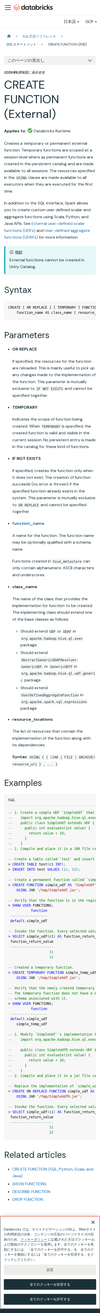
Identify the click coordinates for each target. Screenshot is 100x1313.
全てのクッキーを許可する (50, 1299)
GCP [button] (89, 21)
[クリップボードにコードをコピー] (89, 307)
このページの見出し (25, 60)
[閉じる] (93, 1222)
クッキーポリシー (34, 1239)
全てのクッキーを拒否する (50, 1284)
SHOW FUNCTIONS (29, 1184)
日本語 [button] (70, 21)
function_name (28, 523)
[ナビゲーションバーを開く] (8, 7)
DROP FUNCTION (27, 1199)
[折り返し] (80, 307)
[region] (50, 1262)
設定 (50, 1270)
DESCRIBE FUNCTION (31, 1191)
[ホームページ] (9, 36)
